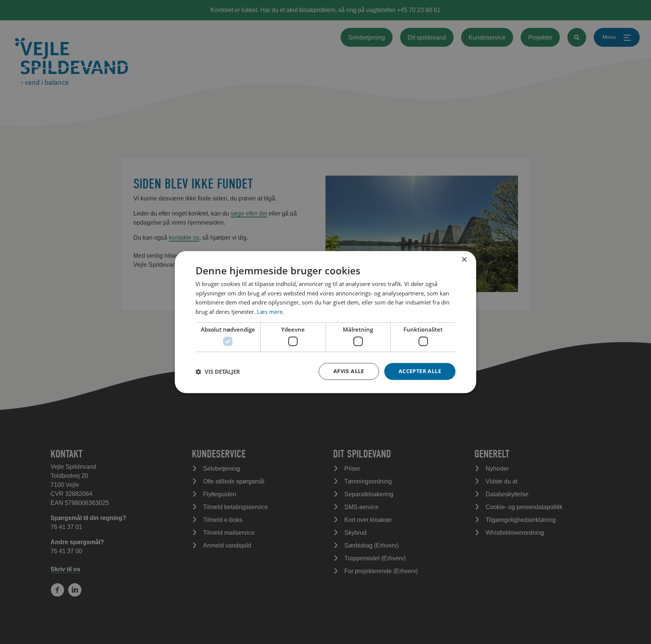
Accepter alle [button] (420, 371)
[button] (218, 371)
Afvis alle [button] (348, 371)
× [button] (464, 260)
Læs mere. (270, 311)
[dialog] (325, 322)
